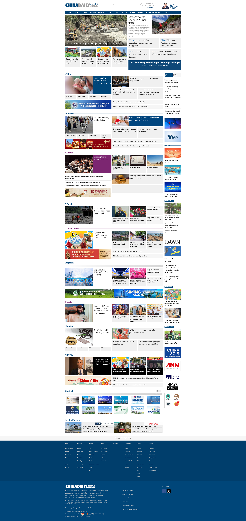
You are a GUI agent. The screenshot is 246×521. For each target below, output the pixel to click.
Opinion (154, 51)
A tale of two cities (152, 167)
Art (90, 448)
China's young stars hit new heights (154, 317)
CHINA (77, 12)
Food (76, 228)
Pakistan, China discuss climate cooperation (144, 428)
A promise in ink (135, 167)
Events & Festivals (94, 464)
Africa (102, 458)
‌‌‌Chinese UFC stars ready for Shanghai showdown (120, 317)
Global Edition (149, 3)
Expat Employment (128, 505)
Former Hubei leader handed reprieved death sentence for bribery (124, 92)
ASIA (155, 3)
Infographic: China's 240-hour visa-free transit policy (129, 102)
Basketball (139, 451)
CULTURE (101, 12)
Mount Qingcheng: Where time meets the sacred (127, 251)
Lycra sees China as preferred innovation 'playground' (171, 225)
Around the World (129, 461)
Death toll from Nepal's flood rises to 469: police (102, 210)
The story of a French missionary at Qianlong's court (82, 182)
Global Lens (152, 451)
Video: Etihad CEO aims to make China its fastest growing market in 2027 (135, 141)
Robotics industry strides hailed (101, 118)
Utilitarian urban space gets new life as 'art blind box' (149, 343)
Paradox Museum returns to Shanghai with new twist (137, 281)
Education (68, 458)
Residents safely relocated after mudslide (137, 370)
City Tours (127, 451)
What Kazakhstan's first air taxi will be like (95, 426)
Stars (138, 476)
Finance (79, 454)
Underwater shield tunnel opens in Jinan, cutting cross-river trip (119, 281)
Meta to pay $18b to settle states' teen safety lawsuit (154, 219)
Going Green (81, 96)
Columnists (168, 286)
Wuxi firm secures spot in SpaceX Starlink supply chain (154, 280)
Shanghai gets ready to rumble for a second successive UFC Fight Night (137, 319)
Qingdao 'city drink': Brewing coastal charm (100, 235)
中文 (146, 5)
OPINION (132, 12)
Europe (103, 454)
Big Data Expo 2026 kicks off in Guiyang (101, 272)
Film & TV (91, 454)
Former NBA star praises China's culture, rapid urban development (102, 309)
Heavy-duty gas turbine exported (148, 130)
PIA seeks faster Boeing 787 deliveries (142, 431)
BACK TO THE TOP (123, 438)
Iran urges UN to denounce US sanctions (137, 219)
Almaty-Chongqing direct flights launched (94, 428)
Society (67, 451)
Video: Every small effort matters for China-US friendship (130, 106)
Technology (92, 135)
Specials (127, 467)
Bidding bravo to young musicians (101, 158)
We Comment (93, 348)
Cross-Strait (69, 96)
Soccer (139, 448)
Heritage (91, 461)
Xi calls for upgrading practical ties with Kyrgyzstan (140, 43)
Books (91, 458)
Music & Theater (93, 451)
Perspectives (152, 458)
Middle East (104, 461)
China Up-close (70, 135)
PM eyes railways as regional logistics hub (144, 426)
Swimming (139, 467)
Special (167, 145)
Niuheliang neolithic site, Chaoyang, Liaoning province (130, 256)
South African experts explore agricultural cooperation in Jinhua (153, 271)
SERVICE (148, 12)
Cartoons (151, 461)
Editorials (104, 348)
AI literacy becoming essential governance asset (142, 331)
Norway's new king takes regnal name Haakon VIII (120, 220)
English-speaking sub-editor (131, 509)
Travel (68, 228)
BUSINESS (93, 12)
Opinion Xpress (70, 348)
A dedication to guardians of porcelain (119, 167)
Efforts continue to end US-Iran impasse (138, 54)
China (163, 40)
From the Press (153, 467)
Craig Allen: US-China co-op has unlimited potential (102, 361)
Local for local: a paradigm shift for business (88, 43)
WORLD (85, 12)
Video (90, 467)
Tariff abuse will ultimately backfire (102, 331)
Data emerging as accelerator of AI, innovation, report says (124, 130)
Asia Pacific (104, 448)
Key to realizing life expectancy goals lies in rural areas (172, 303)
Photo (90, 470)
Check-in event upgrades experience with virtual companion (137, 244)
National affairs (69, 448)
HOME (69, 12)
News (126, 448)
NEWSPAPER (156, 12)
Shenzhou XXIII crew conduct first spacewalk (169, 43)
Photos (67, 467)
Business (69, 113)
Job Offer (125, 501)
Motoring (79, 461)
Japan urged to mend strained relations (153, 208)
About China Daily (128, 490)
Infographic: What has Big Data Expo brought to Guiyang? (131, 146)
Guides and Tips (129, 454)
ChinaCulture (169, 326)
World (131, 51)
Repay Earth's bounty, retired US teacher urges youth (102, 80)
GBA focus (92, 96)
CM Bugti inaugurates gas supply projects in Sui (172, 279)
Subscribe (151, 5)
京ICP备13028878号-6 (86, 516)
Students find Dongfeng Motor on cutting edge (154, 370)
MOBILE (167, 12)
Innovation (68, 454)
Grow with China (104, 136)
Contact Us (126, 498)
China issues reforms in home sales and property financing (144, 118)
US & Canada (104, 451)
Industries (79, 458)
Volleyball (139, 454)
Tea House (104, 96)
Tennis (138, 458)
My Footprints (128, 458)
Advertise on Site (128, 494)
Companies (80, 451)
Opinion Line (152, 470)
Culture (69, 152)
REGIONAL (140, 12)
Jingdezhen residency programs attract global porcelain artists (85, 185)
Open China (81, 348)
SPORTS (124, 12)
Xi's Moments (134, 40)
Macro (79, 448)
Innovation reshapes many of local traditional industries (172, 217)
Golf (138, 461)
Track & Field (140, 464)
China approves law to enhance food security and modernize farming (149, 92)
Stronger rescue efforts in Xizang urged (137, 19)
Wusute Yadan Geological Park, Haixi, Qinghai (154, 244)
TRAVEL (108, 12)
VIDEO (116, 12)
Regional (69, 262)
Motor (138, 470)
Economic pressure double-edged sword (124, 343)
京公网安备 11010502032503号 (96, 514)
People (67, 464)
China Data (81, 135)
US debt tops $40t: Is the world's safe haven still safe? (129, 385)
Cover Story (68, 461)
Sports (68, 302)
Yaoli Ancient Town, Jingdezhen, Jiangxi (119, 243)
